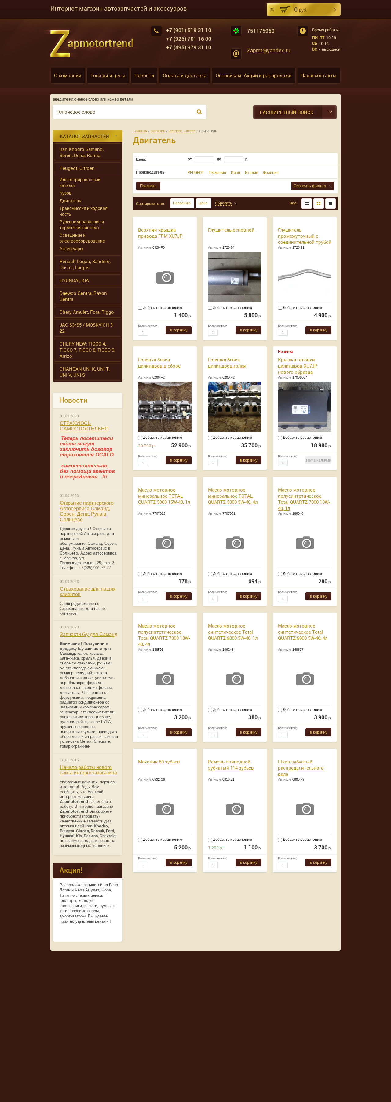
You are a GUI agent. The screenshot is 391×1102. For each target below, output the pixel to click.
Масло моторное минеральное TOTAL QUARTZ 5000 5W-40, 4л (233, 496)
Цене (203, 203)
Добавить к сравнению (162, 308)
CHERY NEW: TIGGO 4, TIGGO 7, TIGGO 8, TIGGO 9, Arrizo (87, 350)
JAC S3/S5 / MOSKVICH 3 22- (86, 328)
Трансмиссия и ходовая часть (84, 211)
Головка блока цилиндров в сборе (159, 363)
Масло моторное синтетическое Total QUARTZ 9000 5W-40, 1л (233, 632)
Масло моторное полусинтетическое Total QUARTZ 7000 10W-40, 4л (164, 635)
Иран (235, 172)
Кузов (65, 193)
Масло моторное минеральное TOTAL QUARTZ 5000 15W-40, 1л (164, 496)
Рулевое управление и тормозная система (82, 224)
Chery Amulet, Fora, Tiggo (87, 312)
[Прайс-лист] (330, 203)
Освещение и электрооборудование (82, 238)
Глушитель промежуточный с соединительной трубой (304, 236)
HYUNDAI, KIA (74, 280)
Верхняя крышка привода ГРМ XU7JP (160, 233)
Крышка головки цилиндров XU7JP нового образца (297, 366)
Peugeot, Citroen (77, 168)
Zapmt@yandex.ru (269, 50)
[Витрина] (318, 203)
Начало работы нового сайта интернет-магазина (88, 770)
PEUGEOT (196, 172)
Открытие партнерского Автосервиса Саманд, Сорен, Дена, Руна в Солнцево (87, 511)
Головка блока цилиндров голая (227, 363)
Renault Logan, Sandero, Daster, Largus (85, 264)
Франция (271, 172)
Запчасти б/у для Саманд (88, 634)
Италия (251, 172)
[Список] (306, 203)
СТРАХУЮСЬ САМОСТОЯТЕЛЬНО (84, 426)
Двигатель (70, 200)
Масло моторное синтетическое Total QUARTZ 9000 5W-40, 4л (302, 632)
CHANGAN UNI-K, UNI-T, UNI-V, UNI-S (85, 372)
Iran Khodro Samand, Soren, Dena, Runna (82, 152)
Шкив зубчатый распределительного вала (301, 768)
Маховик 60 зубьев (159, 762)
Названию (182, 203)
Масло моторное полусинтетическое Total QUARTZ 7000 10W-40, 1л (304, 499)
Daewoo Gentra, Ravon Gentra (83, 296)
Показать (148, 186)
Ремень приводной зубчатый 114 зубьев (231, 765)
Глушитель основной (231, 230)
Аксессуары (71, 248)
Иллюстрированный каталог (80, 182)
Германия (217, 172)
